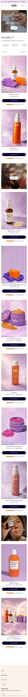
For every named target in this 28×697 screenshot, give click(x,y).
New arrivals (6, 45)
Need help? (4, 675)
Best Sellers (15, 45)
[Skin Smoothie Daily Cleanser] (14, 480)
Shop (2, 670)
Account (3, 684)
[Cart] (25, 5)
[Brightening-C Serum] (14, 210)
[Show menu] (1, 5)
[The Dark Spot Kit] (14, 616)
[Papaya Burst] (14, 128)
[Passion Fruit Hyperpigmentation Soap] (14, 264)
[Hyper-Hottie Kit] (14, 74)
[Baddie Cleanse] (14, 562)
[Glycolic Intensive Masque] (14, 426)
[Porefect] (14, 372)
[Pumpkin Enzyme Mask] (14, 318)
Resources (4, 679)
